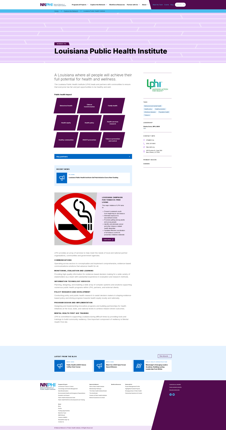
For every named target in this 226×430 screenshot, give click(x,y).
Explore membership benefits (175, 387)
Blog (171, 5)
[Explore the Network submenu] (106, 4)
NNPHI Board (61, 415)
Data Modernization (63, 391)
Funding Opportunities (64, 410)
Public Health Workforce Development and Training (71, 399)
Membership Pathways (95, 388)
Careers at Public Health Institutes (98, 395)
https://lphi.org (150, 147)
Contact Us (61, 422)
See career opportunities (174, 389)
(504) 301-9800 (150, 143)
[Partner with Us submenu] (139, 4)
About (59, 404)
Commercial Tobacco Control (65, 386)
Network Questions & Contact (97, 397)
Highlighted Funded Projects (132, 388)
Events (166, 5)
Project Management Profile (132, 386)
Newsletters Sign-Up (63, 419)
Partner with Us (128, 384)
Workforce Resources (116, 384)
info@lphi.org (150, 140)
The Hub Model (93, 393)
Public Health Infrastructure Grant (66, 397)
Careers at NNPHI (62, 417)
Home (56, 11)
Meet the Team (158, 5)
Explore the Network (71, 11)
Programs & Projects (62, 384)
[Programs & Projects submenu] (87, 4)
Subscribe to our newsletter (175, 384)
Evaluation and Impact (63, 395)
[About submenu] (147, 4)
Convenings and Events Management (68, 388)
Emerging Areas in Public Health (133, 391)
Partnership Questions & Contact (133, 393)
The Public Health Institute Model (98, 391)
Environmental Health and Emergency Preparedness (71, 393)
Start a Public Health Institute (96, 386)
